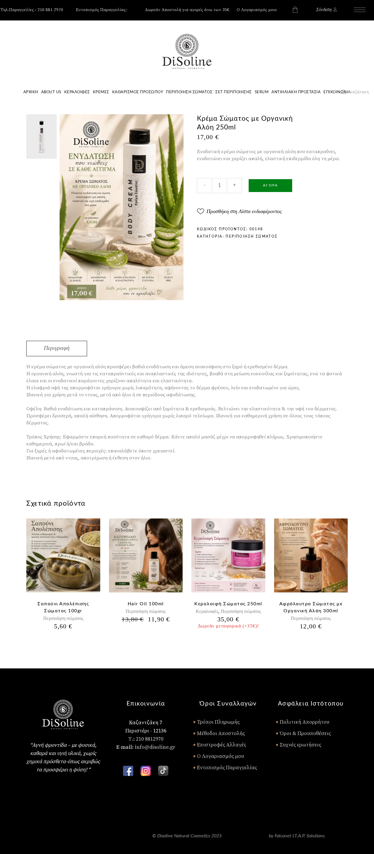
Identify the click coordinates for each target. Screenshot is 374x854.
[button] (239, 211)
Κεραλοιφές (207, 611)
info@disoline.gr (155, 747)
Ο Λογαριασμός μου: (257, 10)
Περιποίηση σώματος (252, 236)
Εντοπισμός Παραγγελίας (225, 767)
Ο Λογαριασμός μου (218, 756)
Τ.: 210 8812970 (145, 739)
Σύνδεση (324, 9)
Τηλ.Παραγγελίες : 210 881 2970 (32, 10)
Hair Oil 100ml (146, 603)
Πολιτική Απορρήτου (302, 722)
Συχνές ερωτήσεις (298, 744)
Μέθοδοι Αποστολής (219, 733)
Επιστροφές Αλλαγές (219, 744)
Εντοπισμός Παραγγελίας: (101, 10)
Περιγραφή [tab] (57, 348)
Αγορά (270, 185)
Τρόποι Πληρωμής (216, 722)
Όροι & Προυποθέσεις (303, 733)
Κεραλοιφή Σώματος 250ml (228, 603)
